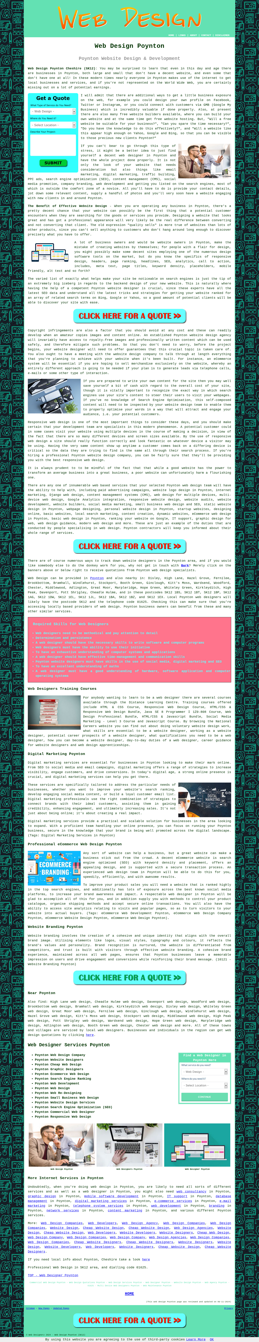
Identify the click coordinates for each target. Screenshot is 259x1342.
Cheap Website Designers (97, 1242)
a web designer (92, 1191)
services (120, 485)
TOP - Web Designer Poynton (53, 1275)
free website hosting (173, 119)
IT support (177, 1196)
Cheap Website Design (103, 1228)
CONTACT (206, 35)
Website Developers (137, 1232)
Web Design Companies (62, 1223)
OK (212, 1339)
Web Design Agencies (193, 1228)
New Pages (44, 1308)
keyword (159, 266)
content (97, 446)
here (90, 1035)
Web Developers (102, 1223)
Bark (185, 565)
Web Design (38, 578)
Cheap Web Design (213, 1232)
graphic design (42, 1196)
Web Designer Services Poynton (69, 1045)
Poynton (97, 578)
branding (216, 1206)
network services (63, 1210)
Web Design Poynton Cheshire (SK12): (62, 68)
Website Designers (176, 1232)
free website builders (140, 114)
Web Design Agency (140, 1223)
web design (110, 606)
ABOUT (193, 35)
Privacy (228, 1308)
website (183, 73)
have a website (199, 193)
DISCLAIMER (222, 35)
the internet (205, 78)
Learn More (196, 1339)
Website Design (64, 1228)
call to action (214, 261)
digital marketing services (101, 1201)
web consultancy (191, 1191)
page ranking (123, 261)
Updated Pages (61, 1308)
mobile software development (111, 1196)
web (185, 485)
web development (166, 1206)
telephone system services (98, 1206)
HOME (171, 35)
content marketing (125, 1210)
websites (122, 247)
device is (222, 446)
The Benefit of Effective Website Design (67, 206)
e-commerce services (173, 1201)
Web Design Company (45, 1237)
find (42, 1002)
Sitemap (30, 1308)
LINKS (182, 35)
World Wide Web (179, 83)
